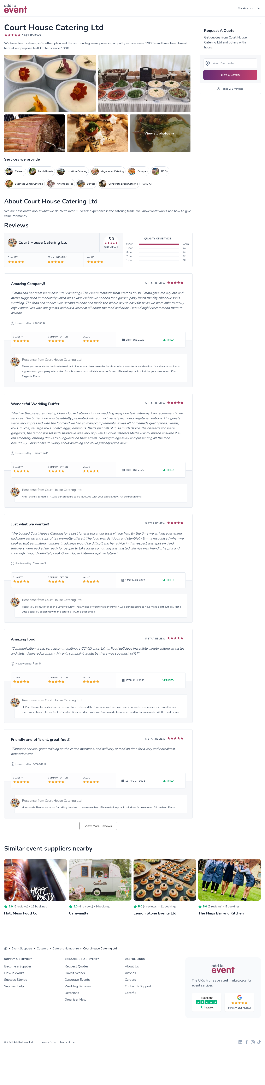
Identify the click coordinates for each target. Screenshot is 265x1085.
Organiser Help (75, 999)
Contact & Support (138, 986)
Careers (130, 979)
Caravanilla (78, 913)
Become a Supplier (17, 966)
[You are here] (5, 948)
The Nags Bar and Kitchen (221, 913)
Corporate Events (77, 979)
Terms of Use (67, 1042)
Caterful (130, 993)
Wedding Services (78, 986)
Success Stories (15, 979)
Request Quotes (77, 966)
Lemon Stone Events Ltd (155, 913)
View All (147, 184)
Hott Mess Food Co (20, 913)
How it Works (14, 973)
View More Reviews (98, 826)
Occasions (72, 993)
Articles (130, 973)
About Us (132, 966)
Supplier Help (14, 986)
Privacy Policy (49, 1042)
